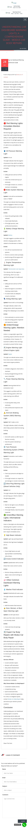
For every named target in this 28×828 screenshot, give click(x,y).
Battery (10, 235)
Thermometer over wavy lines (16, 269)
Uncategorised (21, 50)
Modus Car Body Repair (14, 699)
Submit (23, 821)
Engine (10, 354)
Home (14, 50)
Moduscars (18, 74)
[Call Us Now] (24, 825)
